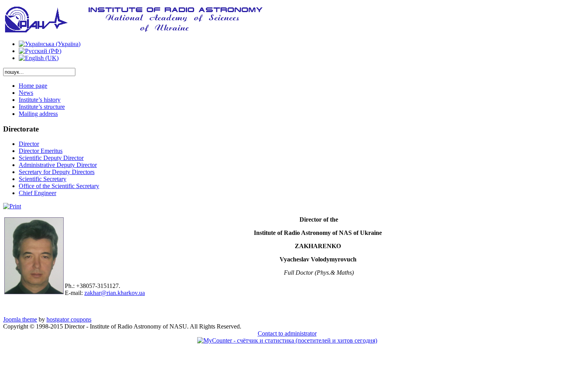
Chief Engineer (37, 193)
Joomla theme (20, 319)
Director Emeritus (40, 150)
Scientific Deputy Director (51, 158)
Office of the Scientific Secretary (59, 186)
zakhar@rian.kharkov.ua (114, 293)
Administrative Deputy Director (58, 165)
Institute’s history (40, 99)
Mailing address (38, 113)
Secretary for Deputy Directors (56, 172)
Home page (33, 85)
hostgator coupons (68, 319)
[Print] (12, 206)
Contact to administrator (287, 333)
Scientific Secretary (42, 179)
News (26, 92)
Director (29, 143)
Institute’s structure (42, 106)
